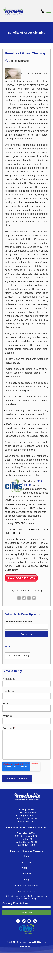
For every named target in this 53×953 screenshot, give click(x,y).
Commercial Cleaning (30, 590)
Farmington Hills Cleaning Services (26, 827)
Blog (26, 879)
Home (26, 856)
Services (26, 862)
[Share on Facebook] (19, 598)
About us (26, 874)
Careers (26, 868)
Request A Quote (26, 891)
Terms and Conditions (26, 885)
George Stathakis (19, 60)
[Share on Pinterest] (34, 598)
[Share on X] (24, 598)
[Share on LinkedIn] (29, 598)
